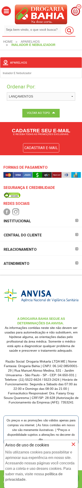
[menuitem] (8, 41)
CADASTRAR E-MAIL (41, 148)
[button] (6, 11)
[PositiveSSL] (12, 195)
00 (78, 6)
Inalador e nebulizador (17, 73)
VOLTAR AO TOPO (38, 113)
